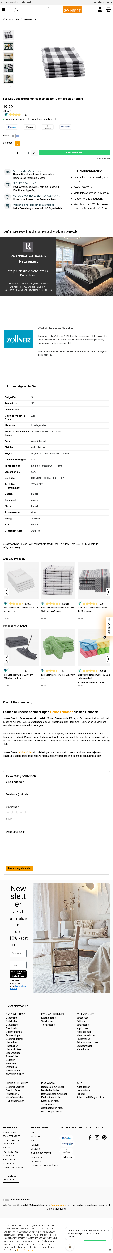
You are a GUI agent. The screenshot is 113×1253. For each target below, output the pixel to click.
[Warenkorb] (108, 10)
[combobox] (34, 9)
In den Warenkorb (74, 152)
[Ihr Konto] (99, 10)
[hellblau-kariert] (17, 136)
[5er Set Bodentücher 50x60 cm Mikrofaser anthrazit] (21, 647)
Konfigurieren (74, 1238)
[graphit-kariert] (13, 136)
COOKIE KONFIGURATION (13, 1168)
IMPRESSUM (36, 1161)
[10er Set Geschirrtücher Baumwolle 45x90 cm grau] (95, 580)
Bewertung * (12, 807)
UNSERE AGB (36, 1157)
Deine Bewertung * (15, 831)
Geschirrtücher (61, 712)
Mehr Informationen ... (27, 1250)
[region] (56, 61)
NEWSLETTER (36, 1137)
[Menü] (3, 10)
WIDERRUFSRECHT (10, 1164)
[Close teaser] (104, 637)
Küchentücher (25, 752)
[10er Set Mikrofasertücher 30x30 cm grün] (58, 647)
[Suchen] (16, 9)
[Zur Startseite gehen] (72, 9)
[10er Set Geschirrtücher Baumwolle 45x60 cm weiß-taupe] (58, 580)
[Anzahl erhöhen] (28, 153)
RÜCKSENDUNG (9, 1160)
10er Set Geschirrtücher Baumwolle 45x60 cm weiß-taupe (57, 609)
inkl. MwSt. (7, 111)
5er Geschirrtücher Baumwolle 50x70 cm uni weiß (21, 609)
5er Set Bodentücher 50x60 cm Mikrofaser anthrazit (18, 676)
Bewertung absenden (19, 868)
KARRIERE (35, 1145)
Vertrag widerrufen (9, 1178)
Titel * (9, 819)
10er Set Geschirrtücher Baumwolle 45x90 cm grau (94, 609)
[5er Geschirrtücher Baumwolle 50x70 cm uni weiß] (21, 580)
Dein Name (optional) (17, 794)
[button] (19, 62)
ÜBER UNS (35, 1149)
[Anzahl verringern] (6, 153)
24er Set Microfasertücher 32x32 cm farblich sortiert (95, 676)
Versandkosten (59, 1205)
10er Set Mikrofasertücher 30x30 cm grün (58, 676)
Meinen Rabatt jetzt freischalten (18, 974)
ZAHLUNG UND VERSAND (41, 1153)
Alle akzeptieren (95, 1238)
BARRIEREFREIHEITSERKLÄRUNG (44, 1165)
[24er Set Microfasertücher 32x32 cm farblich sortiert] (95, 647)
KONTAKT (7, 1148)
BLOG (33, 1133)
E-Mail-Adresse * (15, 781)
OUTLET (34, 1141)
